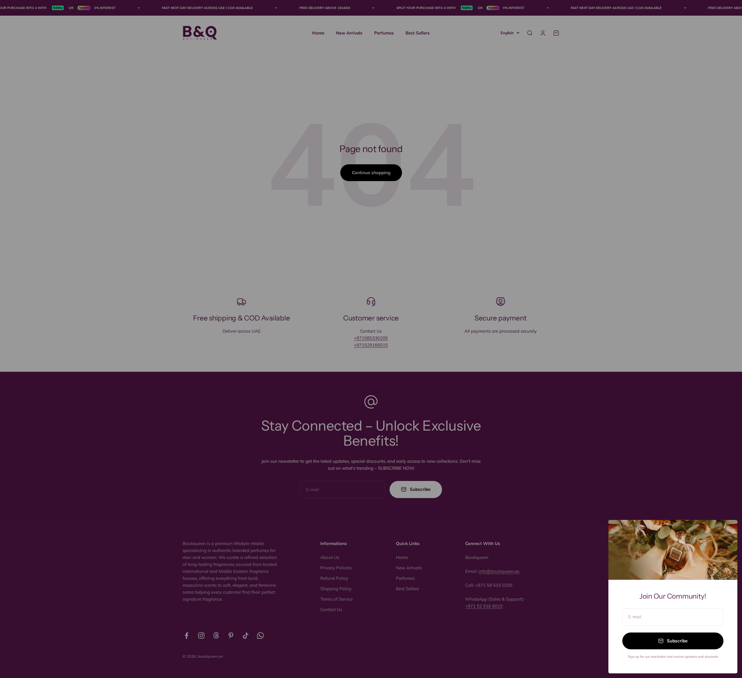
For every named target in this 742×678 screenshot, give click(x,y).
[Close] (725, 532)
